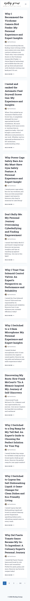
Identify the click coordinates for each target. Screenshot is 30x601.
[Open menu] (25, 4)
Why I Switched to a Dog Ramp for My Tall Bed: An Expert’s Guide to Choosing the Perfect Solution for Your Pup (15, 435)
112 (20, 583)
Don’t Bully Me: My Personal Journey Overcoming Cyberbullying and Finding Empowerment (13, 225)
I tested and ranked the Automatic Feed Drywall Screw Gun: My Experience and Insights (14, 94)
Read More (9, 74)
